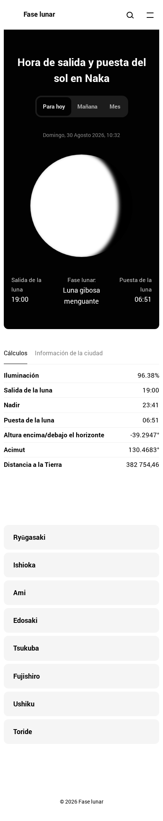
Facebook (36, 498)
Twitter (51, 498)
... (150, 15)
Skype (66, 498)
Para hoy (54, 106)
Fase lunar (39, 14)
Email (127, 498)
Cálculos (15, 353)
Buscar (130, 15)
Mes (115, 106)
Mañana (87, 106)
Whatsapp (112, 498)
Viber (81, 498)
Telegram (96, 498)
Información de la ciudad (69, 353)
